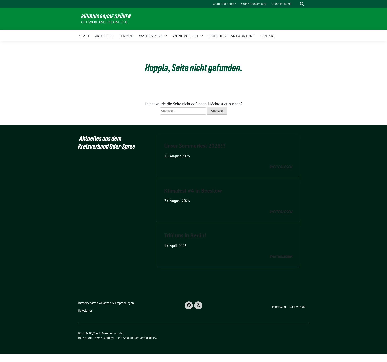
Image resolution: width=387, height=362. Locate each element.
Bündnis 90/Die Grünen (106, 16)
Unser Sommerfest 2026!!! (194, 145)
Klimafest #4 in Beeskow (193, 190)
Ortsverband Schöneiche (104, 22)
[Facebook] (189, 305)
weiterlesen (281, 166)
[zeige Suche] (302, 4)
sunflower (109, 338)
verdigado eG (148, 338)
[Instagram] (198, 305)
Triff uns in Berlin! (185, 235)
